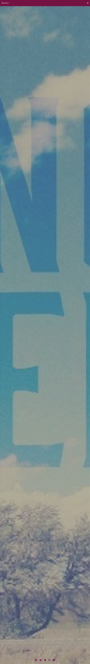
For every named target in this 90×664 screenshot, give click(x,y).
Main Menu (5, 3)
